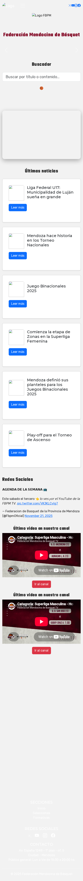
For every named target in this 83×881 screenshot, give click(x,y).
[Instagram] (76, 5)
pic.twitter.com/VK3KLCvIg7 (37, 503)
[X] (69, 5)
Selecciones (41, 813)
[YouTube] (73, 5)
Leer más (17, 207)
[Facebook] (79, 5)
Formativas (41, 818)
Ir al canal (41, 584)
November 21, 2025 (39, 516)
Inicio (41, 808)
